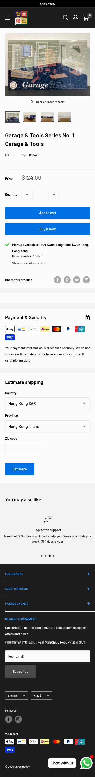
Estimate (20, 469)
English (12, 695)
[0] (86, 18)
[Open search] (65, 17)
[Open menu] (7, 18)
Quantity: (11, 194)
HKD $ (37, 695)
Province (11, 415)
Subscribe (21, 671)
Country (10, 393)
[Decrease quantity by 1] (27, 194)
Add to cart (47, 213)
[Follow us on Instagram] (18, 719)
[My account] (75, 17)
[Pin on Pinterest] (67, 279)
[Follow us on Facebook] (8, 719)
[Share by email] (86, 279)
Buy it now (47, 229)
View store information (28, 263)
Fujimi (9, 155)
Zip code (11, 438)
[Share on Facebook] (57, 279)
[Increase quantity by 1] (54, 194)
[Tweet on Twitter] (76, 279)
